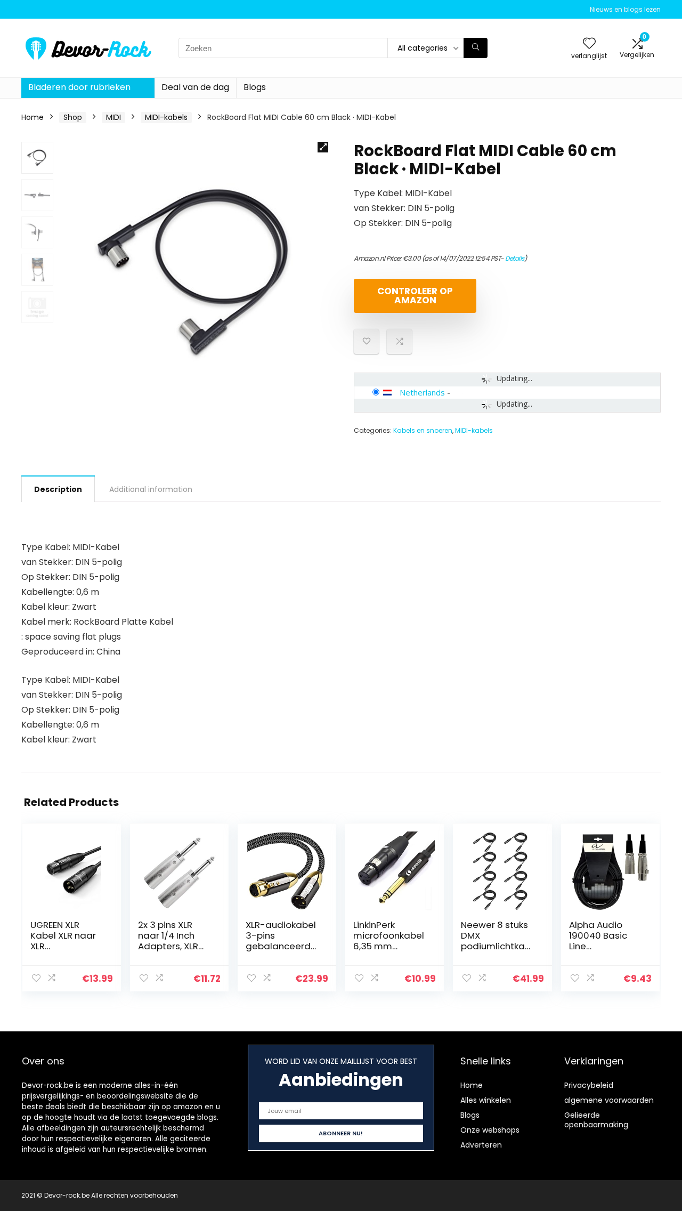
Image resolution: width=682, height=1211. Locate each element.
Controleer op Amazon (415, 295)
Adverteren (481, 1145)
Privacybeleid (588, 1085)
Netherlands (422, 392)
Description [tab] (58, 489)
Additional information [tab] (150, 489)
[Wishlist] (589, 44)
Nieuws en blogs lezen (625, 9)
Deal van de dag (195, 87)
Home (32, 117)
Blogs (254, 87)
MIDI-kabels (166, 117)
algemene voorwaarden (609, 1100)
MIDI (113, 117)
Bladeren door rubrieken (79, 87)
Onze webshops (489, 1130)
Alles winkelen (485, 1100)
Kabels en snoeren (422, 430)
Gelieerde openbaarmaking (596, 1120)
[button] (323, 147)
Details (514, 258)
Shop (72, 117)
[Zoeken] (476, 48)
